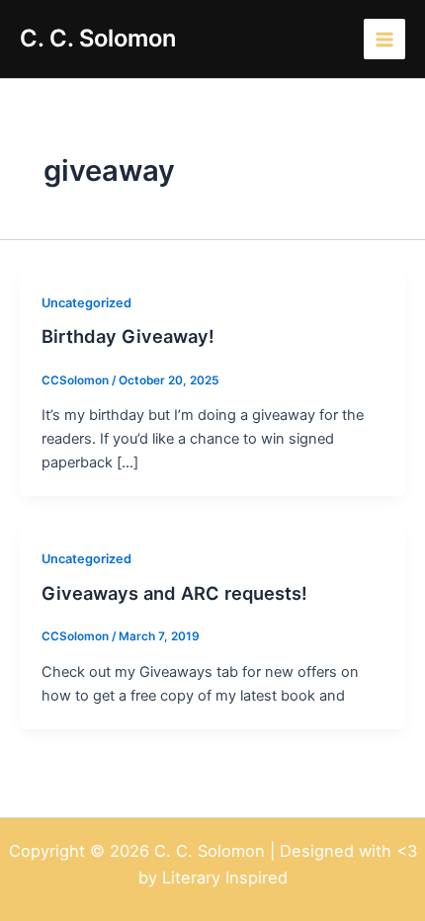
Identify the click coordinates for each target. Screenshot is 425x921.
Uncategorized (86, 302)
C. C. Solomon (98, 38)
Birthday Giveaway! (128, 336)
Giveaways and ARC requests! (174, 593)
